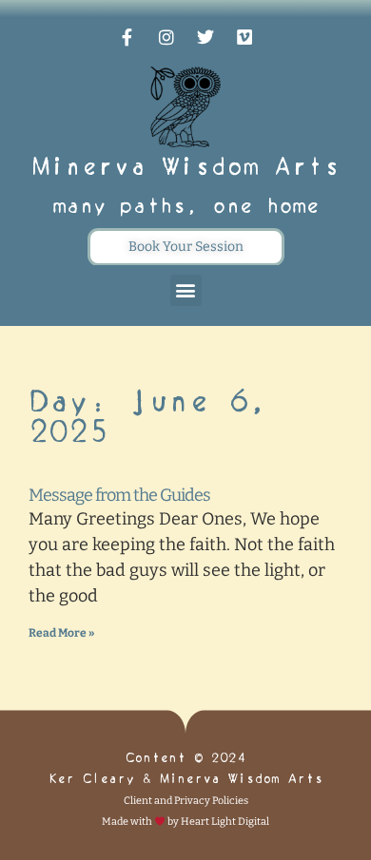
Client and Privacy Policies (186, 800)
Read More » (61, 633)
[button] (186, 290)
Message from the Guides (119, 495)
